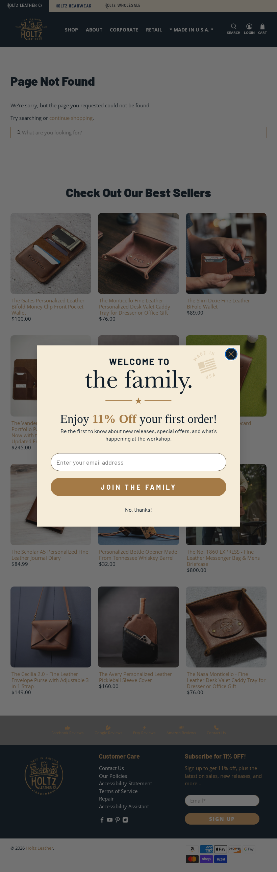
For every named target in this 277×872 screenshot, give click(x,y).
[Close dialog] (231, 354)
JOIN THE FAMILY (139, 487)
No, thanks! (138, 509)
